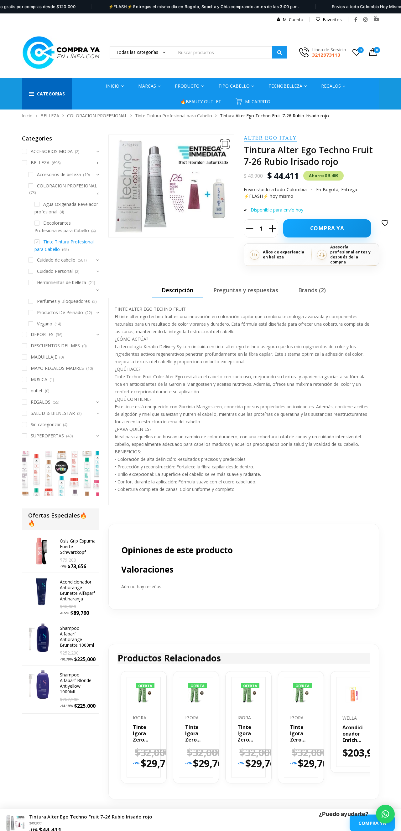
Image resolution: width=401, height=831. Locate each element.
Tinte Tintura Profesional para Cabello (173, 116)
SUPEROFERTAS (47, 436)
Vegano (44, 324)
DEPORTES (42, 334)
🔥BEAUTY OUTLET (200, 102)
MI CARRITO (257, 102)
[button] (225, 144)
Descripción (177, 290)
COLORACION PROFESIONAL (97, 116)
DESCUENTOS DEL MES (55, 346)
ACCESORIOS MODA (52, 151)
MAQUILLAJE (44, 357)
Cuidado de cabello (56, 260)
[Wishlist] (385, 227)
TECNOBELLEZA (285, 86)
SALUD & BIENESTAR (53, 413)
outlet (37, 391)
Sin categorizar (46, 424)
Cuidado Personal (55, 271)
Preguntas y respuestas (245, 290)
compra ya (327, 228)
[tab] (177, 292)
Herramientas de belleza (61, 282)
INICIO (112, 86)
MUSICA (39, 379)
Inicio (27, 116)
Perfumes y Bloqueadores (63, 301)
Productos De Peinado (60, 312)
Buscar (279, 52)
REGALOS (40, 402)
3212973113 (326, 55)
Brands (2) (312, 290)
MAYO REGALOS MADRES (57, 368)
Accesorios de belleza (59, 174)
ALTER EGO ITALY (270, 137)
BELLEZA (49, 116)
